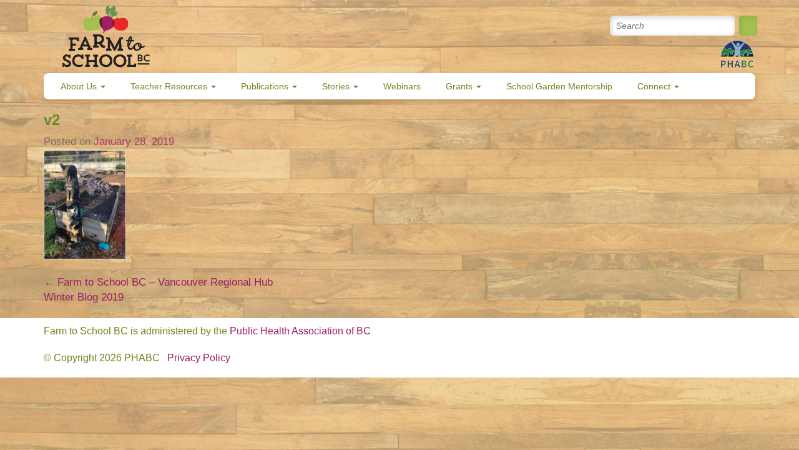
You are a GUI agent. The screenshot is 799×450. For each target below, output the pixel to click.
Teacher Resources (170, 86)
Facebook (517, 26)
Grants (460, 86)
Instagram (571, 26)
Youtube (544, 26)
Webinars (402, 86)
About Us (80, 86)
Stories (337, 86)
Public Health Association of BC (300, 331)
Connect (655, 86)
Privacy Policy (198, 357)
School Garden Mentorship (559, 86)
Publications (266, 86)
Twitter (490, 26)
